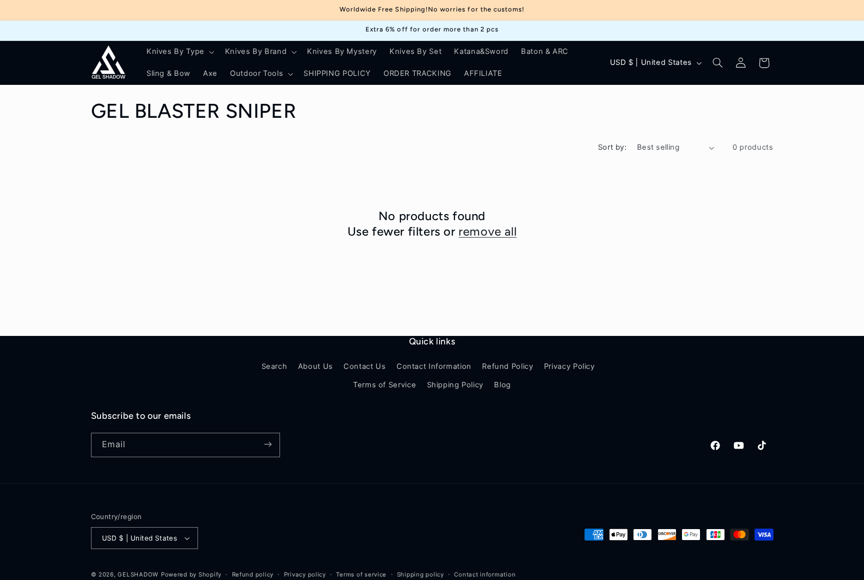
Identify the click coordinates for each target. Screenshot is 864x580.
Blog (502, 384)
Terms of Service (384, 384)
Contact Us (365, 366)
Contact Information (434, 366)
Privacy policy (305, 574)
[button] (179, 52)
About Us (315, 366)
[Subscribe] (267, 444)
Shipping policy (420, 574)
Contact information (485, 574)
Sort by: (612, 147)
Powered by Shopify (191, 574)
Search (275, 366)
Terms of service (361, 574)
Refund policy (253, 574)
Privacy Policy (569, 366)
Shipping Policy (455, 384)
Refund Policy (507, 366)
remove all (487, 231)
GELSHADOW (138, 574)
